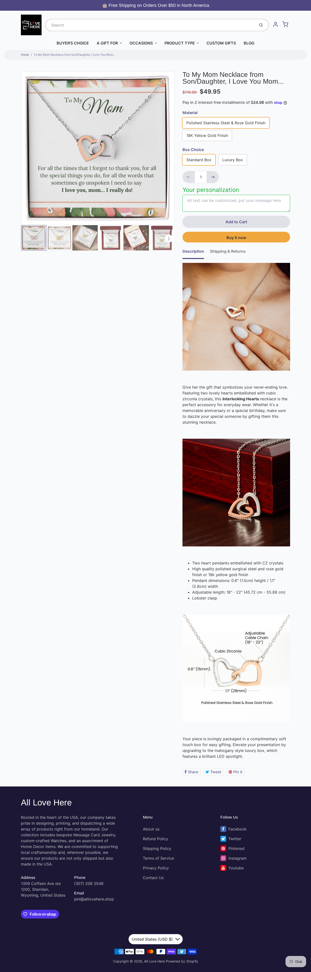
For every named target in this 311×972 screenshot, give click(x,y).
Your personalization (210, 190)
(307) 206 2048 (89, 883)
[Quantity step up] (213, 177)
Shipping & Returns (228, 251)
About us (151, 829)
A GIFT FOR (107, 43)
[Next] (169, 238)
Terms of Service (158, 858)
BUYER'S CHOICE (73, 43)
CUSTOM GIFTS (221, 43)
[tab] (196, 252)
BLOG (249, 43)
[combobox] (149, 25)
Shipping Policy (157, 848)
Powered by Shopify (182, 961)
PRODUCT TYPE (179, 43)
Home (25, 54)
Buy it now (236, 237)
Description (193, 251)
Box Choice (193, 149)
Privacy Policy (156, 867)
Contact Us (153, 877)
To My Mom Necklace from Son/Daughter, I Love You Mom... (74, 54)
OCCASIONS (141, 43)
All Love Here (46, 802)
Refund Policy (155, 838)
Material (190, 112)
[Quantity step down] (188, 177)
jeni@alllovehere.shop (94, 899)
